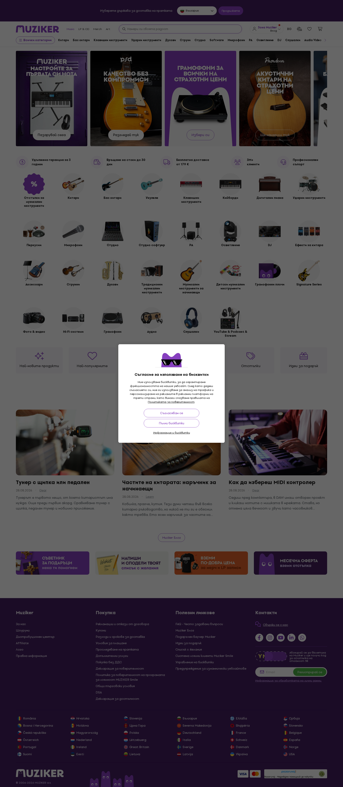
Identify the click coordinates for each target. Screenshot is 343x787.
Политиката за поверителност (171, 402)
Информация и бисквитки (171, 433)
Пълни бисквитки (171, 423)
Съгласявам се (171, 413)
